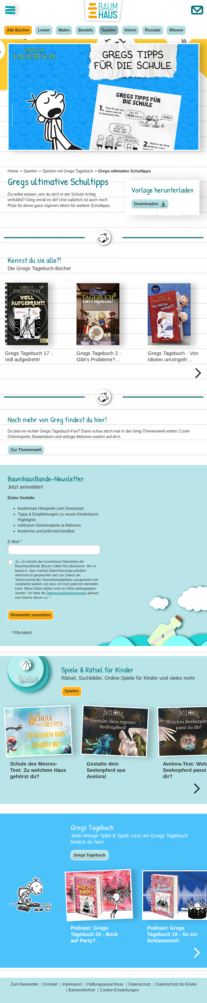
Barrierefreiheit (81, 990)
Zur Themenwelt (26, 450)
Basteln (85, 30)
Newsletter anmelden (31, 615)
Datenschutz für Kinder (176, 984)
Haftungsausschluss (105, 984)
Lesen (44, 30)
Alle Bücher (18, 30)
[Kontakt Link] (197, 10)
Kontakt (50, 984)
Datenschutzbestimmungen (66, 593)
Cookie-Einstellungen (119, 990)
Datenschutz (139, 984)
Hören (130, 30)
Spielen (108, 30)
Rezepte (153, 30)
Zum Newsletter (24, 984)
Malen (64, 30)
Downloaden (146, 204)
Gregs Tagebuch (90, 855)
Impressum (72, 984)
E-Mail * (15, 542)
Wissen (176, 30)
